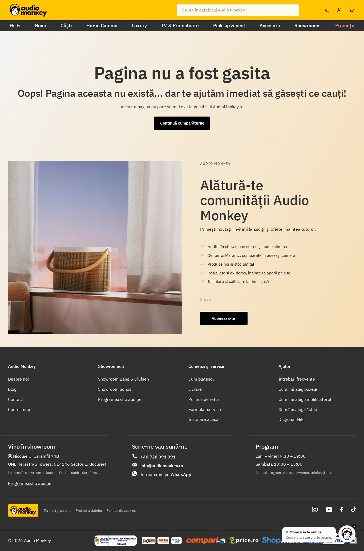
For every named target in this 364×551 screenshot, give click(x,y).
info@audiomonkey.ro (161, 465)
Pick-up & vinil (229, 25)
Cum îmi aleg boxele (297, 389)
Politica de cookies (121, 510)
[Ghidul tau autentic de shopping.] (205, 540)
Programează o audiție (119, 399)
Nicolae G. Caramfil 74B (36, 456)
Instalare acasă (203, 419)
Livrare (195, 389)
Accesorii (270, 25)
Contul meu (19, 409)
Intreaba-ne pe (165, 474)
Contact (15, 399)
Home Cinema (102, 25)
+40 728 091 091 (158, 457)
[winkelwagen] (351, 10)
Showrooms (307, 25)
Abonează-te (224, 318)
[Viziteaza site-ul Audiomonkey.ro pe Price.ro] (243, 540)
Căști (66, 25)
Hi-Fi (15, 25)
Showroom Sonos (114, 389)
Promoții (344, 25)
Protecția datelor (89, 510)
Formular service (204, 409)
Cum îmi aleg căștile (297, 409)
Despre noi (18, 379)
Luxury (139, 25)
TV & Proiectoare (180, 25)
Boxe (40, 25)
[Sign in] (339, 10)
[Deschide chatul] (346, 533)
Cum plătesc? (201, 379)
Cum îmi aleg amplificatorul (304, 399)
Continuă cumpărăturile (182, 123)
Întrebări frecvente (296, 379)
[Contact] (327, 10)
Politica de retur (203, 399)
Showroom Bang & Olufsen (123, 379)
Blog (12, 389)
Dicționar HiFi (291, 419)
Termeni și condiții (57, 510)
